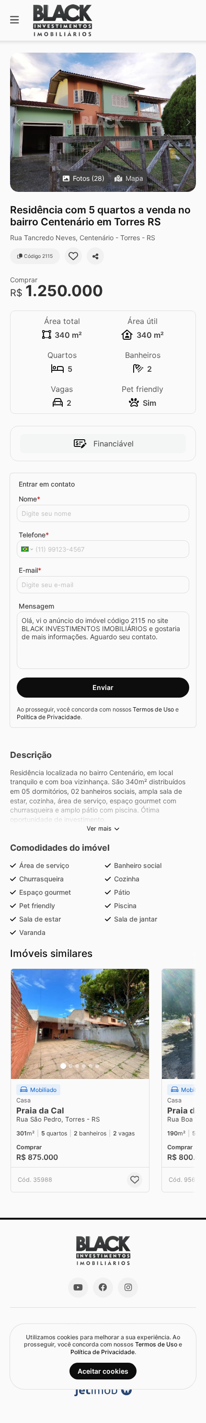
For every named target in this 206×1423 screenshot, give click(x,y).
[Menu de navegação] (14, 20)
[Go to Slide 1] (63, 1066)
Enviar (103, 687)
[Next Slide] (188, 122)
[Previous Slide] (18, 122)
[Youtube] (78, 1288)
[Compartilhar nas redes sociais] (95, 256)
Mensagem (36, 606)
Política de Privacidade (48, 717)
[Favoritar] (73, 256)
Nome (29, 499)
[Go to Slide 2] (70, 1066)
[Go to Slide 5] (90, 1066)
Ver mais (99, 828)
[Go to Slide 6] (97, 1066)
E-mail (30, 570)
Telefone (34, 535)
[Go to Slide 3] (77, 1066)
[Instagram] (128, 1288)
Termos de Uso (153, 709)
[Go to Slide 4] (84, 1066)
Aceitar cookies (103, 1371)
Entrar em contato (47, 484)
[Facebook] (103, 1288)
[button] (103, 122)
